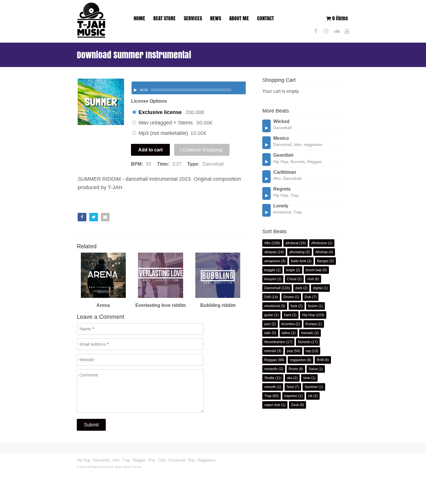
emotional (272, 306)
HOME (139, 18)
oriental (270, 351)
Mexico (281, 138)
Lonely (280, 205)
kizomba (288, 324)
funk (294, 306)
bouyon (270, 279)
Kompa (311, 324)
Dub (308, 297)
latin (267, 333)
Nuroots (304, 342)
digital (318, 288)
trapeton (290, 396)
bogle (290, 270)
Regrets (282, 189)
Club (161, 460)
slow (306, 378)
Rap (191, 460)
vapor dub (272, 405)
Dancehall (272, 288)
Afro (267, 243)
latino (286, 333)
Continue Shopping (201, 149)
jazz (267, 324)
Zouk (295, 405)
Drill (267, 297)
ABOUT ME (239, 18)
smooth (270, 387)
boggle (269, 270)
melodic (307, 333)
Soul (290, 387)
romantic (271, 369)
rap (308, 351)
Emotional (176, 460)
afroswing (297, 252)
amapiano (272, 261)
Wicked (281, 121)
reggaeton (298, 360)
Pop (151, 460)
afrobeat (291, 243)
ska (289, 378)
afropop (270, 252)
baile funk (298, 261)
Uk (310, 396)
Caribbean (284, 172)
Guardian (283, 155)
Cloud (291, 279)
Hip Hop (308, 315)
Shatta (269, 378)
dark (298, 288)
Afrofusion (319, 243)
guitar (268, 315)
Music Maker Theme (128, 466)
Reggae (270, 360)
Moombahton (274, 342)
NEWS (215, 18)
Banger (323, 261)
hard (287, 315)
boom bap (314, 270)
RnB (320, 360)
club (310, 279)
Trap (268, 396)
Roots (293, 369)
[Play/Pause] (135, 90)
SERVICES (193, 18)
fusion (313, 306)
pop (290, 351)
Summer (311, 387)
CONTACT (265, 18)
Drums (288, 297)
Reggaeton (207, 460)
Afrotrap (321, 252)
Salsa (313, 369)
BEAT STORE (164, 18)
